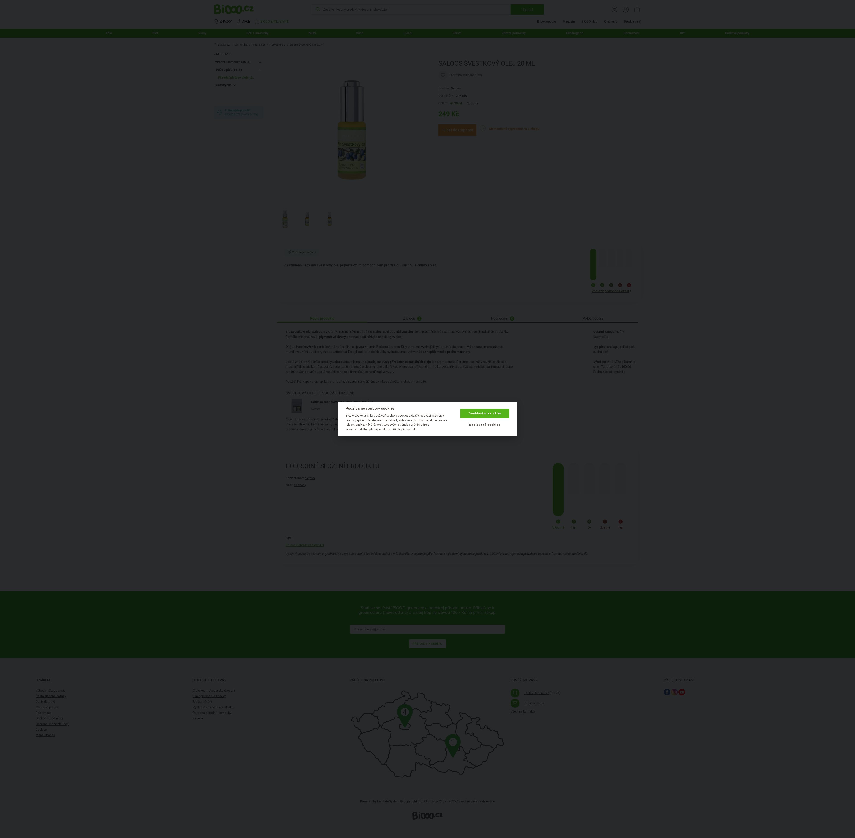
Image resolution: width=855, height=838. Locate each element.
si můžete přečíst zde (402, 429)
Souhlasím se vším (485, 413)
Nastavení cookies (485, 424)
